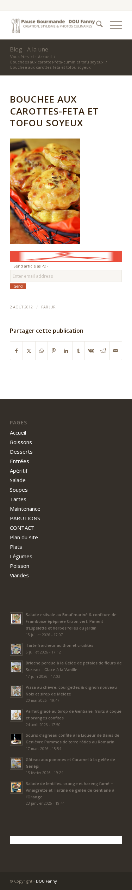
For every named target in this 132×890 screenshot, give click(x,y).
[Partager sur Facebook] (16, 351)
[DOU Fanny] (55, 25)
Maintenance (25, 508)
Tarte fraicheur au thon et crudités (59, 645)
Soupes (19, 489)
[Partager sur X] (29, 351)
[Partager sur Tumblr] (78, 351)
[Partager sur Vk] (91, 351)
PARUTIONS (25, 518)
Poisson (19, 565)
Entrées (19, 461)
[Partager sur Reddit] (103, 351)
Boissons (21, 442)
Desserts (21, 451)
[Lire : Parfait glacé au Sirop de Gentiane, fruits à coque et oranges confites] (16, 715)
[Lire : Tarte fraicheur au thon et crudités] (16, 649)
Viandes (19, 575)
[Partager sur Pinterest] (54, 351)
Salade (18, 480)
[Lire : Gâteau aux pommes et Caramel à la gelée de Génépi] (16, 763)
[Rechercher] (96, 25)
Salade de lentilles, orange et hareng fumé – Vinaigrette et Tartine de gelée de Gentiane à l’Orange (70, 790)
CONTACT (22, 527)
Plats (16, 546)
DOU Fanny (46, 881)
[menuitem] (96, 25)
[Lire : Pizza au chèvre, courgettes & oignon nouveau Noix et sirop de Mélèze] (16, 691)
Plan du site (24, 537)
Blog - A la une (29, 49)
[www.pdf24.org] (66, 256)
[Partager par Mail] (116, 351)
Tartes (18, 499)
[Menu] (112, 25)
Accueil (18, 432)
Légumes (21, 556)
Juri (53, 307)
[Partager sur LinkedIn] (66, 351)
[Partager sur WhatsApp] (42, 351)
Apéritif (18, 470)
